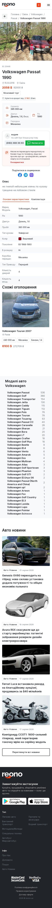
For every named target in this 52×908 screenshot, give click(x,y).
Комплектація (38, 199)
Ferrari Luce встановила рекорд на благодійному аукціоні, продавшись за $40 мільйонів (23, 687)
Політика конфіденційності (26, 887)
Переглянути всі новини (26, 752)
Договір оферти (26, 895)
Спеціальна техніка (12, 833)
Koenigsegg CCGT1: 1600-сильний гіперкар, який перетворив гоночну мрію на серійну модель (24, 738)
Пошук (5, 864)
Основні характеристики (16, 199)
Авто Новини (10, 570)
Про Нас (6, 855)
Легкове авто (9, 817)
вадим (14, 134)
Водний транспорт (38, 824)
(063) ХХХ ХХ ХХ (15, 143)
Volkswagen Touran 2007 (16, 331)
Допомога (7, 860)
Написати (37, 143)
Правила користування (26, 891)
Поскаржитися (17, 162)
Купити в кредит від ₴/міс (20, 98)
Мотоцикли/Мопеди (12, 829)
